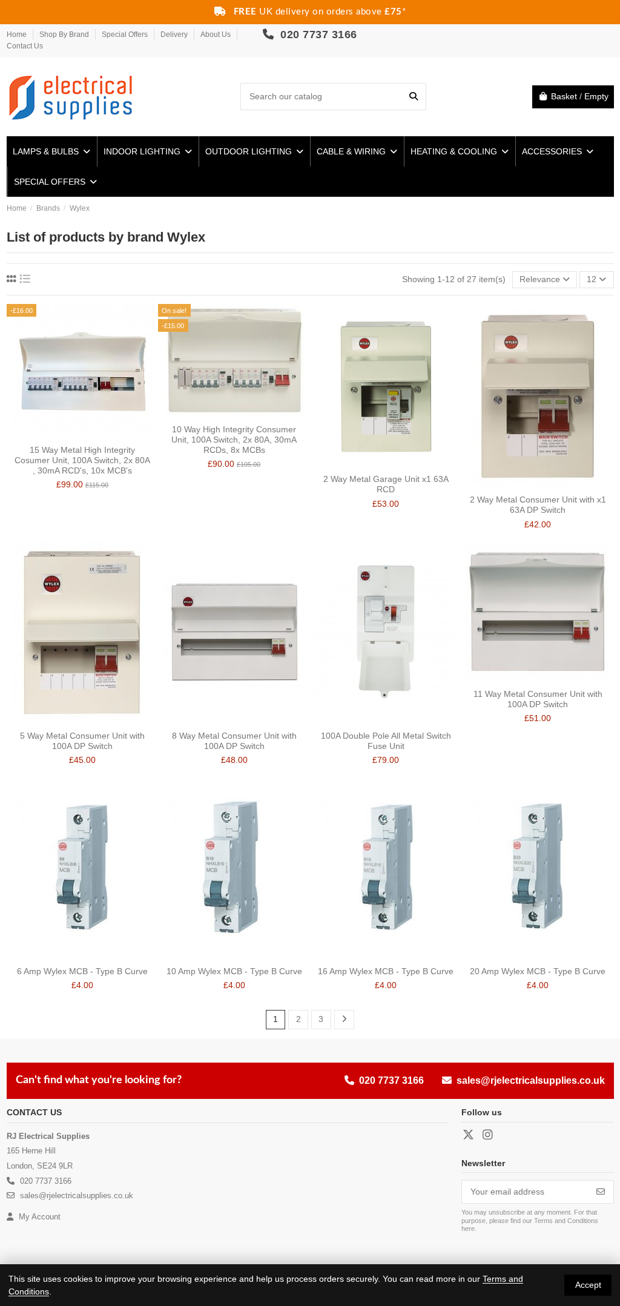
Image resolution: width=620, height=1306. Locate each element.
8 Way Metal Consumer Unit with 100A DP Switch (234, 741)
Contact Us (25, 46)
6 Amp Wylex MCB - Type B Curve (82, 971)
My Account (38, 1216)
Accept (588, 1285)
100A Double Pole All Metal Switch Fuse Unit (386, 741)
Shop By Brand (65, 34)
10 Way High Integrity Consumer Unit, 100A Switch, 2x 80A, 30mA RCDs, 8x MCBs (234, 439)
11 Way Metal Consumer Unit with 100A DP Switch (537, 699)
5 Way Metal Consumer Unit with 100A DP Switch (82, 741)
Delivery (175, 34)
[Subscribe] (600, 1192)
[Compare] (73, 434)
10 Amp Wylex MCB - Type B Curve (234, 971)
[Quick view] (91, 434)
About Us (216, 34)
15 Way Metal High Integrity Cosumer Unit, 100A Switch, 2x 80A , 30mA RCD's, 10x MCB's (82, 460)
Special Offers (126, 34)
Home (17, 34)
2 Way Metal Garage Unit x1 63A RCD (386, 484)
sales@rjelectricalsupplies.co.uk (531, 1080)
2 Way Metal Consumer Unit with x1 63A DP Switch (538, 505)
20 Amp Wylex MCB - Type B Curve (537, 971)
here (468, 1228)
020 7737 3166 (317, 34)
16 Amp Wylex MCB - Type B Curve (385, 971)
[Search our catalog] (413, 96)
